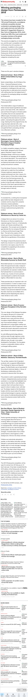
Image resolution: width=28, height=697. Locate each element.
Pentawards (4, 489)
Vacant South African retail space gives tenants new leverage (13, 555)
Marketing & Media (12, 4)
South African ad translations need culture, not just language (12, 532)
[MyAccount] (26, 2)
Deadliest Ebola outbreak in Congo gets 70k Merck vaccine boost (10, 665)
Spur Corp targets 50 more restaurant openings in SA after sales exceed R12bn (11, 632)
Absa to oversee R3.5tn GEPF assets (11, 624)
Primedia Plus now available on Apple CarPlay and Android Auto (12, 593)
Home (2, 4)
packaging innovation (13, 489)
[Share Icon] (25, 66)
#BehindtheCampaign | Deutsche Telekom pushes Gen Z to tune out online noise (12, 568)
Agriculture (19, 4)
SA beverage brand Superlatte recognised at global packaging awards (16, 63)
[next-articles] (26, 504)
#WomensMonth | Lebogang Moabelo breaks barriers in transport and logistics (11, 673)
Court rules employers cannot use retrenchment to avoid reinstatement (11, 640)
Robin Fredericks (4, 676)
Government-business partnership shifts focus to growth (10, 681)
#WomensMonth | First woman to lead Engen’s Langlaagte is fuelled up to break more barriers (11, 649)
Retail (5, 4)
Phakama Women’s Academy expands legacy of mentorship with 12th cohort (10, 657)
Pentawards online (6, 485)
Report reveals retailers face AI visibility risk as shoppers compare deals (10, 608)
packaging (10, 488)
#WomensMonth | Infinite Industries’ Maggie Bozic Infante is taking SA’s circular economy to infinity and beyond (13, 543)
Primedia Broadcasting (5, 596)
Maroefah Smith (4, 651)
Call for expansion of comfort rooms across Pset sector (12, 581)
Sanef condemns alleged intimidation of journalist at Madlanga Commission (11, 617)
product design (17, 488)
